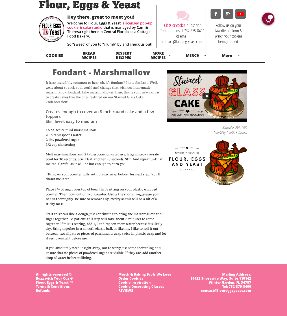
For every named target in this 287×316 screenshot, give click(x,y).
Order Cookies (130, 278)
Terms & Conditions (53, 286)
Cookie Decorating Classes (141, 286)
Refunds (43, 290)
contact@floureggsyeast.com (226, 290)
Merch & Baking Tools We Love (144, 274)
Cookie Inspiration (134, 282)
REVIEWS (125, 290)
